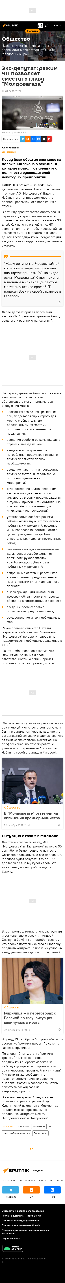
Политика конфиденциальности (20, 1220)
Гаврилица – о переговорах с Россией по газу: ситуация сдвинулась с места (30, 1018)
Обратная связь (11, 1238)
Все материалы (9, 152)
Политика (9, 1180)
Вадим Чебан (40, 1133)
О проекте (8, 1210)
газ (50, 1126)
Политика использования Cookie (21, 1225)
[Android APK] (13, 1249)
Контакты (18, 1215)
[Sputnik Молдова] (11, 26)
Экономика (27, 1180)
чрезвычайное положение (16, 1133)
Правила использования (29, 1210)
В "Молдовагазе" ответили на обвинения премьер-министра (32, 815)
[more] (59, 302)
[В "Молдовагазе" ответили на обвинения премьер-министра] (32, 781)
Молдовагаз (39, 1126)
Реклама (7, 1215)
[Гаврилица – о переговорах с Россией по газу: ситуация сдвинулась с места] (32, 981)
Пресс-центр (33, 1215)
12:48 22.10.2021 (11, 91)
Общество (12, 807)
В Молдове (23, 1126)
